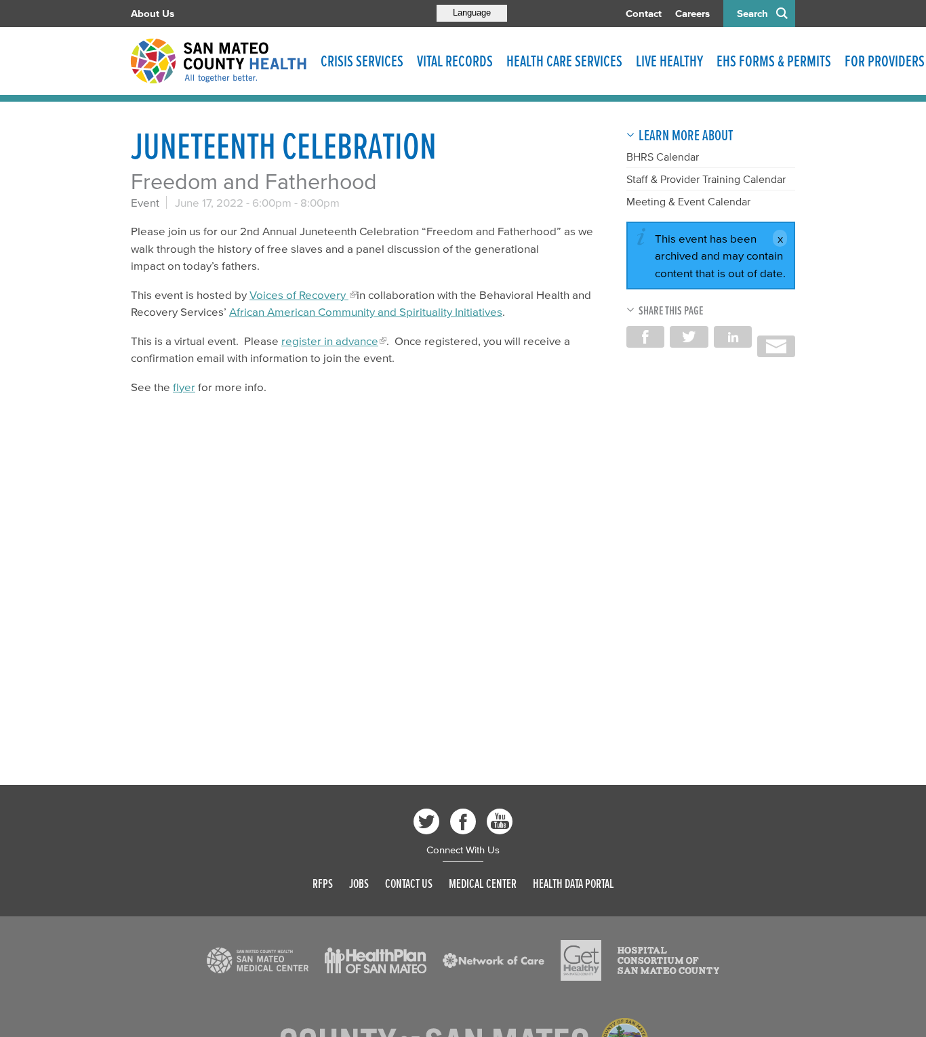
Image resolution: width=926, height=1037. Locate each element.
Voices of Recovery (298, 294)
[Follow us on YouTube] (499, 821)
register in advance (329, 340)
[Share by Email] (776, 346)
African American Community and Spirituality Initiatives (365, 311)
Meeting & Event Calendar (688, 201)
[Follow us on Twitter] (426, 821)
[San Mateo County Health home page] (219, 61)
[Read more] (257, 960)
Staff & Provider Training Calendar (706, 179)
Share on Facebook (645, 337)
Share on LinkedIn (733, 337)
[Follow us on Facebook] (463, 821)
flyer (184, 386)
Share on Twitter (689, 337)
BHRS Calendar (662, 156)
